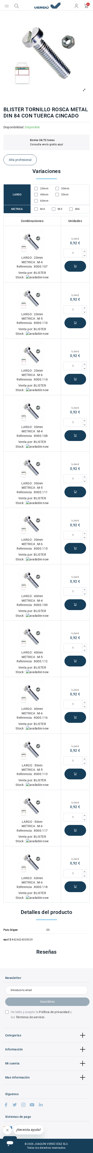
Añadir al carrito (75, 266)
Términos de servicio (30, 1017)
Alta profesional (20, 160)
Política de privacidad (54, 1012)
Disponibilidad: (13, 127)
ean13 (7, 939)
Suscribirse (47, 1001)
